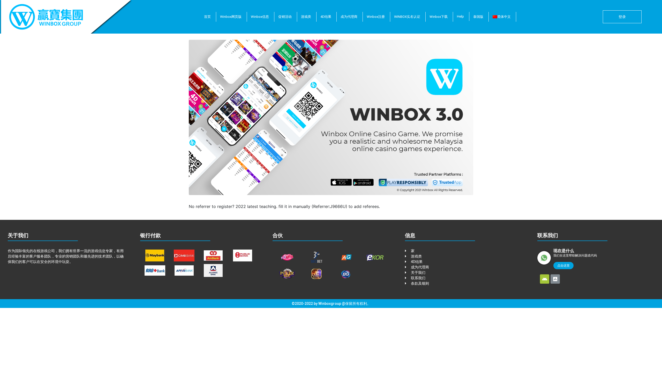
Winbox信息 (260, 17)
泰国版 (478, 17)
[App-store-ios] (555, 279)
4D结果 (325, 17)
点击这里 (563, 265)
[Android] (544, 279)
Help (460, 16)
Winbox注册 (376, 17)
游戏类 (306, 17)
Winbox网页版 (231, 17)
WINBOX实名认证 (407, 17)
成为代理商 (349, 17)
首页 (207, 17)
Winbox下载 (439, 17)
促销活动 (285, 17)
